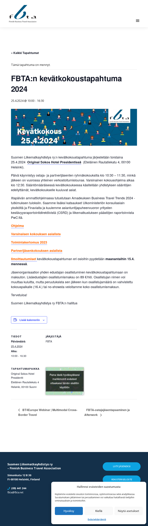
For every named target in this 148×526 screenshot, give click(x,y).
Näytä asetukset (128, 511)
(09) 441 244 (18, 488)
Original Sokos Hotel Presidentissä (54, 162)
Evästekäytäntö (97, 519)
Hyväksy (69, 511)
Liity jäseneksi (121, 466)
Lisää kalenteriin (29, 320)
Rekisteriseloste (121, 479)
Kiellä (98, 511)
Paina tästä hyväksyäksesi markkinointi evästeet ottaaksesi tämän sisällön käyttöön (65, 381)
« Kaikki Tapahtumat (25, 53)
